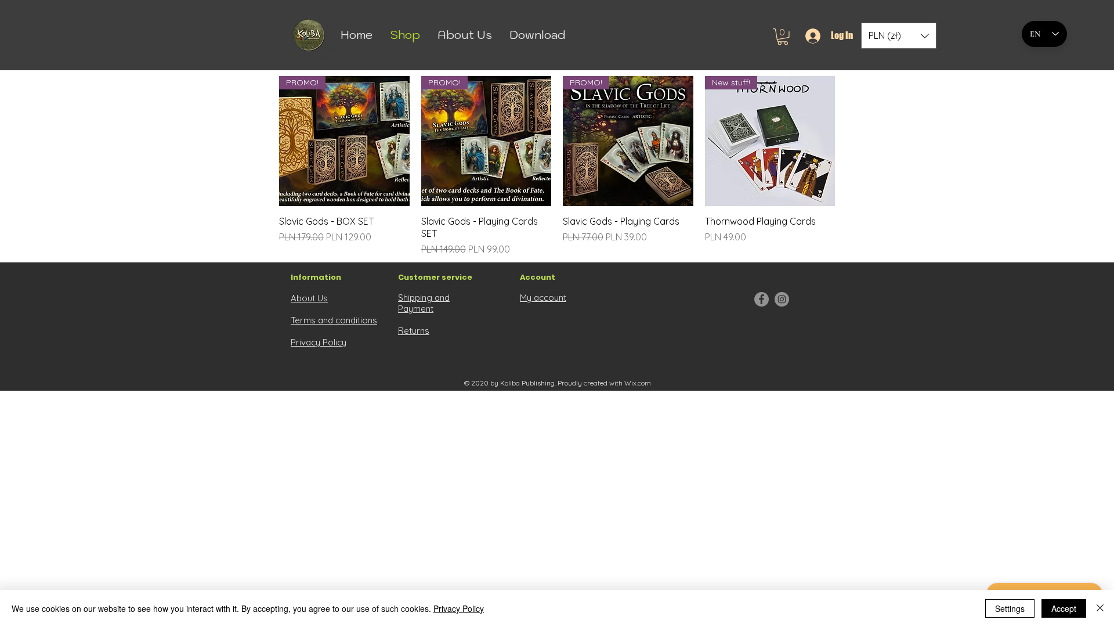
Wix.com (637, 383)
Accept (1063, 608)
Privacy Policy (458, 608)
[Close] (1100, 608)
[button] (783, 36)
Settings (1010, 608)
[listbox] (898, 36)
